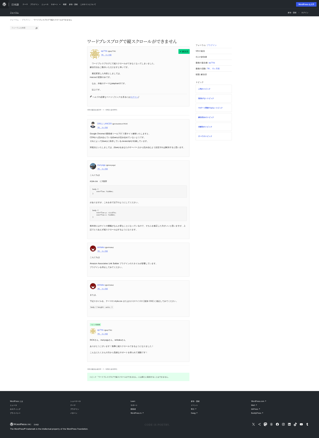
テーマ (73, 405)
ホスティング (15, 409)
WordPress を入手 (306, 4)
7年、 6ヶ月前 (106, 55)
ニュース (13, 405)
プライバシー (15, 413)
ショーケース (75, 401)
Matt (254, 405)
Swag (194, 413)
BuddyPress (257, 413)
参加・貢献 (195, 401)
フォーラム (14, 12)
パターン (73, 413)
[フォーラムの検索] (36, 28)
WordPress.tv (137, 413)
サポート (134, 405)
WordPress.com (258, 401)
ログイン (134, 97)
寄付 (194, 409)
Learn (133, 401)
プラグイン (26, 20)
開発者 (133, 409)
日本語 (36, 425)
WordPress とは (16, 401)
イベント (194, 405)
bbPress (255, 409)
